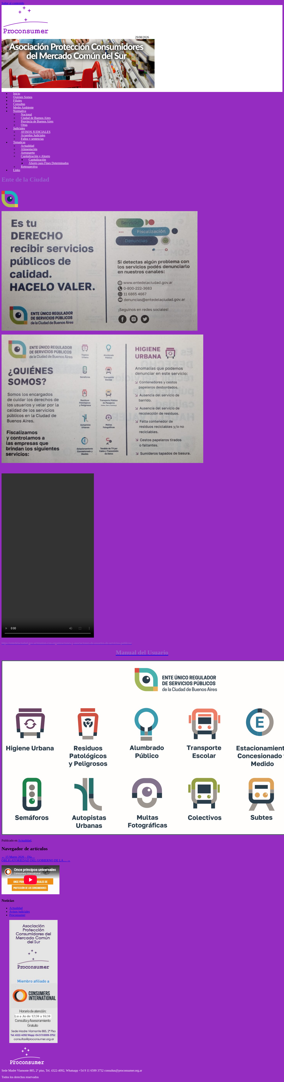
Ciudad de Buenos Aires (36, 118)
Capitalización (37, 159)
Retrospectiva (29, 166)
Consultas (19, 104)
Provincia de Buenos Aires (37, 121)
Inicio (16, 93)
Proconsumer (17, 915)
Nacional (26, 114)
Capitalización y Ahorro (35, 156)
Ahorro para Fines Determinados (49, 163)
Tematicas (19, 142)
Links (16, 170)
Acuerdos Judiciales (33, 135)
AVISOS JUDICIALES (35, 131)
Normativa (19, 111)
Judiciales (19, 128)
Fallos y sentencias (32, 138)
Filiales (17, 100)
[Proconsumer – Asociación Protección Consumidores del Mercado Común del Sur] (26, 33)
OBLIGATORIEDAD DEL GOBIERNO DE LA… (36, 860)
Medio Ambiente (23, 107)
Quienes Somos (22, 97)
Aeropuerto (28, 152)
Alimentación (29, 149)
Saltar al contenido (13, 3)
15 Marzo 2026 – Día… (18, 857)
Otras (24, 125)
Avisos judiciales (19, 911)
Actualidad (27, 145)
